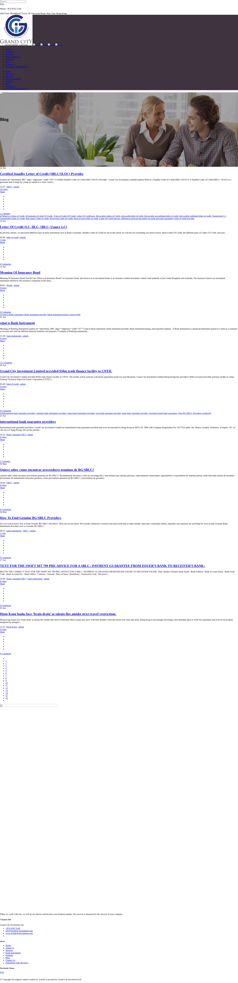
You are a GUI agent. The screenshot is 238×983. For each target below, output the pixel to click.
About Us (10, 948)
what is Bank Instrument (17, 323)
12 (7, 688)
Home (8, 945)
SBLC (9, 187)
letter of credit (13, 237)
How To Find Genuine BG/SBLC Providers (30, 518)
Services (9, 950)
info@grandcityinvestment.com (19, 931)
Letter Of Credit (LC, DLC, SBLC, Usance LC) (33, 227)
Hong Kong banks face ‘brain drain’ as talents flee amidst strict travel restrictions (58, 614)
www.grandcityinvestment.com (19, 933)
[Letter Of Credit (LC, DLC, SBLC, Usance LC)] (119, 218)
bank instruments (14, 336)
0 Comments (5, 312)
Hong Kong (11, 627)
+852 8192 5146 (13, 928)
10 (7, 683)
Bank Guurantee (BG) (16, 434)
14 (7, 693)
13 (7, 690)
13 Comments (6, 363)
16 (4, 189)
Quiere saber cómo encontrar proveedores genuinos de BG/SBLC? (47, 470)
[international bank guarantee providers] (105, 413)
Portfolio (9, 955)
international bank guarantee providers (28, 421)
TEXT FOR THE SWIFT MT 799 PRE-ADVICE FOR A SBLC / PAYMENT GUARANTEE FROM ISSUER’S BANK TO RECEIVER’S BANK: (102, 566)
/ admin (16, 187)
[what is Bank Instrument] (40, 314)
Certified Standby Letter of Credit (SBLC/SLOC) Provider (42, 174)
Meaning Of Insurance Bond (20, 272)
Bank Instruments (13, 953)
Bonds (9, 285)
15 (7, 695)
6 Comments (5, 264)
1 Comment (5, 213)
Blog (8, 958)
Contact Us (10, 960)
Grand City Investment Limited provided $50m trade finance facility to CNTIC (56, 371)
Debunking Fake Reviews (17, 963)
